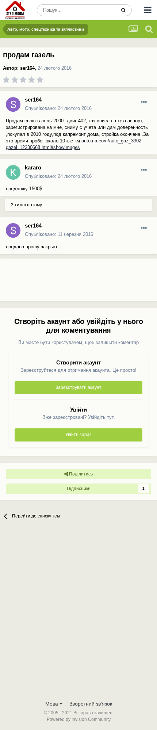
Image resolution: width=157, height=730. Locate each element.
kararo (33, 167)
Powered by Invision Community (79, 719)
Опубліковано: (58, 108)
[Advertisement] (58, 282)
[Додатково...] (144, 102)
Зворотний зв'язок (90, 704)
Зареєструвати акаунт (78, 387)
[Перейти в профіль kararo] (13, 172)
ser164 (27, 68)
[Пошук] (123, 10)
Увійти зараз (78, 434)
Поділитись (80, 474)
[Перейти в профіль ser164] (13, 104)
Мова (52, 704)
